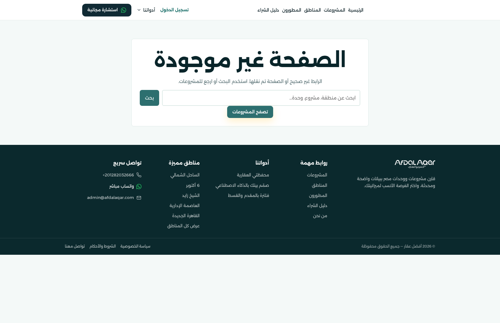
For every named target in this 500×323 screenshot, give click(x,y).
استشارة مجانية (102, 9)
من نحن (320, 215)
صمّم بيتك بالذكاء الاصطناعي (242, 185)
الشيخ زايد (191, 195)
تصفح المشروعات (250, 112)
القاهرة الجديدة (186, 215)
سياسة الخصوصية (135, 246)
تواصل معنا (75, 246)
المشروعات (334, 10)
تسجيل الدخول (174, 9)
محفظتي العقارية (253, 175)
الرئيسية (355, 10)
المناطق (312, 10)
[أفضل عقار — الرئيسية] (415, 164)
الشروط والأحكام (102, 246)
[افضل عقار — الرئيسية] (398, 10)
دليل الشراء (268, 10)
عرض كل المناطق (183, 225)
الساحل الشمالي (185, 175)
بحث (149, 98)
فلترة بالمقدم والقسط (248, 195)
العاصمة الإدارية (185, 205)
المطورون (291, 10)
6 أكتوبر (193, 185)
